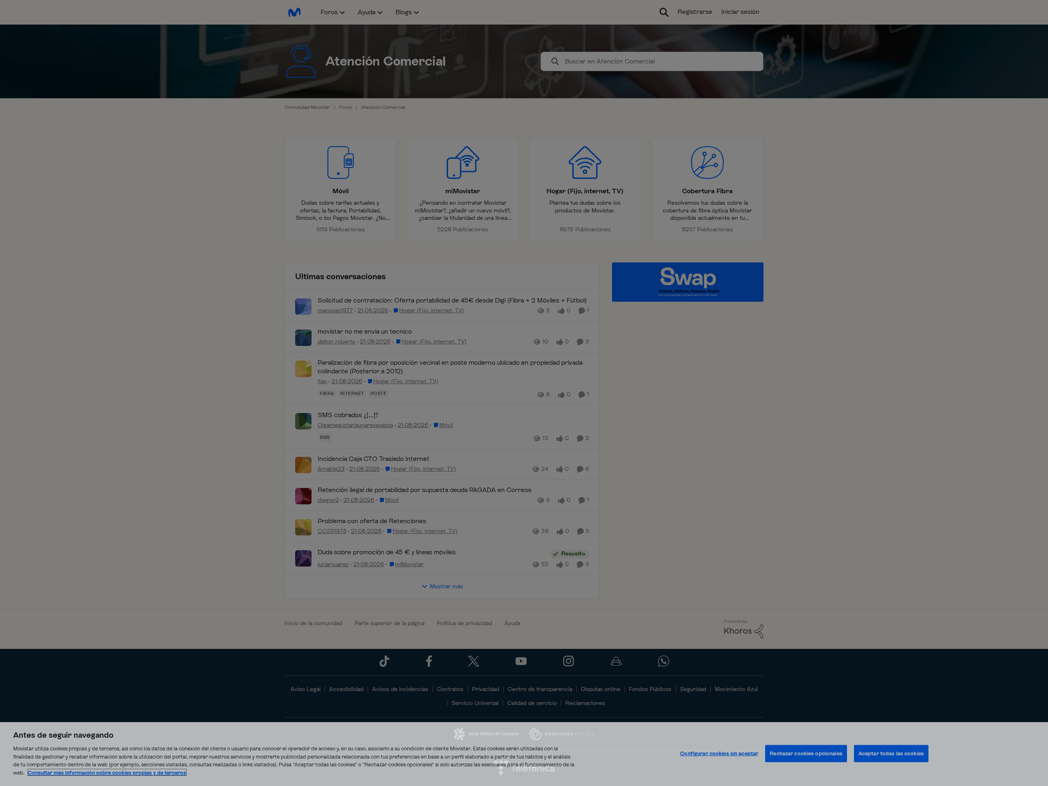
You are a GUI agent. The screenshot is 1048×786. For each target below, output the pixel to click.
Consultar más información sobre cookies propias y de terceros (107, 772)
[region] (524, 754)
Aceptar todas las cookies (891, 753)
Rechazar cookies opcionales (806, 753)
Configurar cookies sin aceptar (719, 753)
